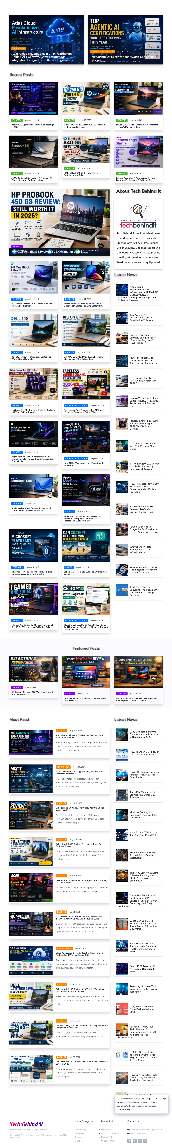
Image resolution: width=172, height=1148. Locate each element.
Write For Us (107, 1140)
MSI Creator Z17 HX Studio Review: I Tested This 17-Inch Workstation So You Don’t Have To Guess (80, 917)
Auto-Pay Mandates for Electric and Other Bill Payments (143, 795)
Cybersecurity (64, 948)
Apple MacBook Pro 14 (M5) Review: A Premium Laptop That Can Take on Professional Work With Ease (82, 518)
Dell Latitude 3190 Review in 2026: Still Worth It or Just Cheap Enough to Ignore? (80, 990)
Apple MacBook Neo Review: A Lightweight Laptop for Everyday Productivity (31, 509)
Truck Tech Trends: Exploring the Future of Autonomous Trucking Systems (143, 591)
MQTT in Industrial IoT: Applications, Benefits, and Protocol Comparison (144, 360)
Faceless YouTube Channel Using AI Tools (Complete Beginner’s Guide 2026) (83, 411)
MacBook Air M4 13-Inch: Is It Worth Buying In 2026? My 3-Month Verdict (33, 411)
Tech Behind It (14, 1137)
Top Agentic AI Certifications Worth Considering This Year (123, 58)
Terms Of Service (109, 1133)
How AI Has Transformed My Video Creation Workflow (84, 464)
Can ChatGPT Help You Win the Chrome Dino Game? (85, 573)
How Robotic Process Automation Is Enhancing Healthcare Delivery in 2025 (143, 947)
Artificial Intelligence (102, 52)
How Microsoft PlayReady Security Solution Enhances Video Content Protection (32, 573)
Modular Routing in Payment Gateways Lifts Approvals (143, 815)
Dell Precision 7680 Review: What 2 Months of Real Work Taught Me (80, 809)
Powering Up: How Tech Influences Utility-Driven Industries (143, 989)
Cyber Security (39, 1129)
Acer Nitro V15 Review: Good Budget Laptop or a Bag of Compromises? (81, 881)
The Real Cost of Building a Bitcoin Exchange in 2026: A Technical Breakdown (144, 876)
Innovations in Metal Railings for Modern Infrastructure (141, 549)
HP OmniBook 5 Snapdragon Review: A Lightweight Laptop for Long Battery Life (83, 304)
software (18, 567)
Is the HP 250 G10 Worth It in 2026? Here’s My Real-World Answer (84, 125)
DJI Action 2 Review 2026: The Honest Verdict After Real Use (32, 693)
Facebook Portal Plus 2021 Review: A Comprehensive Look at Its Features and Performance (137, 1032)
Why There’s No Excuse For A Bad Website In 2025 (143, 1009)
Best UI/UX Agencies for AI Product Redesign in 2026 (32, 125)
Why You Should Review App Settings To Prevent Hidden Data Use (143, 569)
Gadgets (17, 120)
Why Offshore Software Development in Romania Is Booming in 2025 (144, 734)
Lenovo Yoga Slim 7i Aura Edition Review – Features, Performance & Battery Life (136, 179)
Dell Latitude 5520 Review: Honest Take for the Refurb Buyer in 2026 (82, 1062)
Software (79, 1133)
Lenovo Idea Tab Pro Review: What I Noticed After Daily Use (85, 699)
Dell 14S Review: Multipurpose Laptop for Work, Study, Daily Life (31, 358)
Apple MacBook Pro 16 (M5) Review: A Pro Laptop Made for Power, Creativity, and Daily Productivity (32, 459)
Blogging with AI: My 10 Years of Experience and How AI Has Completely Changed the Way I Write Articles (86, 627)
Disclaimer (106, 1129)
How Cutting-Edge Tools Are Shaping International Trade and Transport (144, 1077)
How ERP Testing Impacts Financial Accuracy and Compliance (144, 774)
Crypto (78, 1137)
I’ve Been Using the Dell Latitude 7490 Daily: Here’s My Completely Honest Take (82, 1026)
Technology (19, 48)
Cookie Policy (126, 1109)
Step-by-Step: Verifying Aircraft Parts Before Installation (143, 855)
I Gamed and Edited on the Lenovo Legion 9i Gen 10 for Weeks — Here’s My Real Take (32, 626)
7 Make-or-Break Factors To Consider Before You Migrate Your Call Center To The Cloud (144, 1056)
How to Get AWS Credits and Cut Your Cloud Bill (144, 834)
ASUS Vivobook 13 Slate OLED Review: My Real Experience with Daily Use (136, 699)
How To (68, 567)
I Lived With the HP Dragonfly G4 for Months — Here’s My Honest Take (137, 125)
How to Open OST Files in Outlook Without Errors (144, 753)
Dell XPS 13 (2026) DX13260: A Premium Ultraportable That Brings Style (83, 358)
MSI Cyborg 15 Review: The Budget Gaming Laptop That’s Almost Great (80, 736)
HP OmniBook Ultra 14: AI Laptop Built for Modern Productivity (31, 304)
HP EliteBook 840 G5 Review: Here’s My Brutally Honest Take (82, 174)
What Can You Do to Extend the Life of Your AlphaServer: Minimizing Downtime (143, 924)
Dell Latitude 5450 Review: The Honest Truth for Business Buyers (79, 845)
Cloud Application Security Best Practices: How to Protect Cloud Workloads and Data (79, 954)
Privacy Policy (107, 1137)
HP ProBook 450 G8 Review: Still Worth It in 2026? (46, 252)
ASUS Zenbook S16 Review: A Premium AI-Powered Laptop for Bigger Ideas (32, 179)
